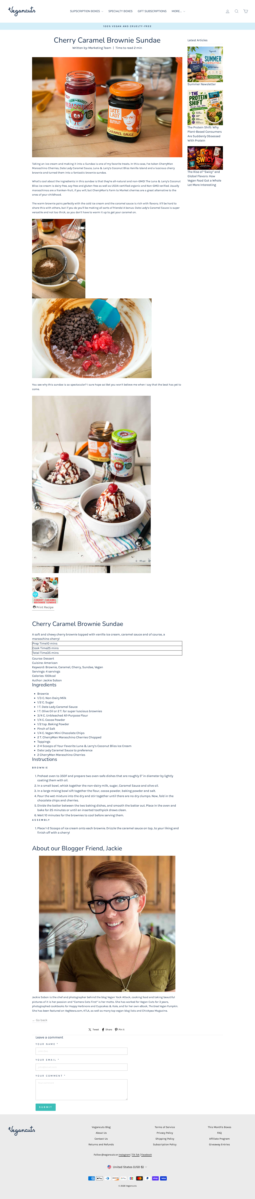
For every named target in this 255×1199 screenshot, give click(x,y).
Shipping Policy (164, 1138)
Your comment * (51, 1075)
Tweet (96, 1029)
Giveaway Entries (219, 1144)
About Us (101, 1132)
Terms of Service (165, 1127)
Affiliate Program (219, 1138)
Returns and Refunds (101, 1144)
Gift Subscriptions (152, 11)
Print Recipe (44, 607)
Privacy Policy (165, 1132)
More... (177, 11)
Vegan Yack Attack (118, 997)
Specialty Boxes (120, 11)
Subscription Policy (164, 1144)
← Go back (39, 1020)
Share (108, 1029)
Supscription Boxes (85, 11)
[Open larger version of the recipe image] (107, 590)
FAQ (219, 1132)
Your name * (47, 1044)
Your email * (48, 1059)
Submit (45, 1107)
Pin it (121, 1029)
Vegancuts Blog (101, 1127)
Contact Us (101, 1138)
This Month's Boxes (219, 1127)
